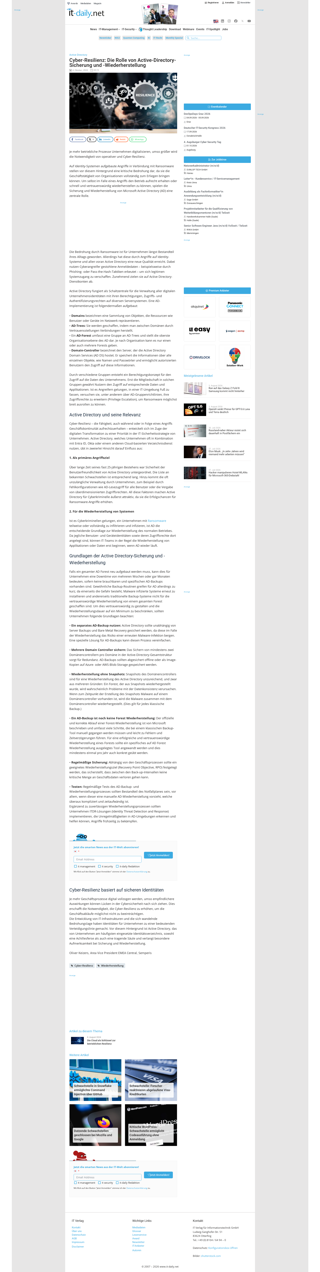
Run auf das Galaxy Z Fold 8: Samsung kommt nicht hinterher (226, 390)
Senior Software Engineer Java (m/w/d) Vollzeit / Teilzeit (215, 225)
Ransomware (157, 521)
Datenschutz (79, 1234)
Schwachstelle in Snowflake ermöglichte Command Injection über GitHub (93, 1090)
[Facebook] (235, 21)
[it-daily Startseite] (92, 13)
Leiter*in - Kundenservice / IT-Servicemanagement (212, 178)
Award (135, 1238)
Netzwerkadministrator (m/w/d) (201, 165)
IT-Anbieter (138, 1245)
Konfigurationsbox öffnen (223, 1247)
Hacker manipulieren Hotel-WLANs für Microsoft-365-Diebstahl (228, 474)
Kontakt (76, 1227)
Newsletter (138, 1242)
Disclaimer (78, 1246)
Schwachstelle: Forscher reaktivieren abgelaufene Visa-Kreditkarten (150, 1090)
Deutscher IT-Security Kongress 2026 (205, 127)
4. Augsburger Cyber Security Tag (202, 142)
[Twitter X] (242, 21)
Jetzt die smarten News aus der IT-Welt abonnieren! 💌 (106, 849)
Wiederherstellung (112, 965)
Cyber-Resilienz (83, 965)
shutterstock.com (211, 1255)
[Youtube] (249, 21)
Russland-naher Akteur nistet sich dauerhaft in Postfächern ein (227, 432)
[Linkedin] (222, 21)
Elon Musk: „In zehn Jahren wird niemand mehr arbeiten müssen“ (226, 453)
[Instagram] (229, 21)
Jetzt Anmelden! (159, 855)
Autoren (136, 1250)
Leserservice (139, 1234)
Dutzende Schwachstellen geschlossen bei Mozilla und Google (93, 1135)
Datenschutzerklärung (136, 871)
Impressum (78, 1242)
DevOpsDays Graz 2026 (197, 113)
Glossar (136, 1231)
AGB (74, 1238)
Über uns (77, 1231)
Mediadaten (138, 1227)
